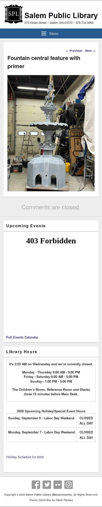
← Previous (74, 50)
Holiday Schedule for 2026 (25, 456)
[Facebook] (36, 484)
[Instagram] (68, 484)
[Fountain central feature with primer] (51, 190)
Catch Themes (64, 500)
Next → (90, 50)
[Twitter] (47, 484)
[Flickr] (57, 484)
